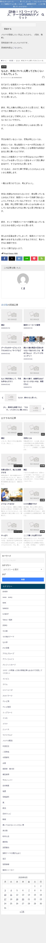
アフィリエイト (8, 659)
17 (5, 899)
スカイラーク (8, 695)
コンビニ (6, 678)
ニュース (6, 729)
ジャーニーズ (8, 690)
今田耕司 (6, 757)
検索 (23, 579)
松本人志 (6, 836)
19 (17, 899)
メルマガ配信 (8, 740)
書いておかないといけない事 (13, 825)
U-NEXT (6, 614)
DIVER (5, 591)
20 (23, 899)
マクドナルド (8, 735)
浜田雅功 (6, 847)
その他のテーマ (8, 636)
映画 (4, 819)
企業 (4, 763)
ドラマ (5, 724)
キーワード (6, 556)
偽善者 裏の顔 (8, 769)
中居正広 (6, 746)
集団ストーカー (8, 870)
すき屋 (5, 631)
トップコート (8, 712)
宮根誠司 (6, 797)
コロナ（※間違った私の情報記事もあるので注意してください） (22, 671)
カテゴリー (6, 565)
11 (11, 895)
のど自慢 (6, 648)
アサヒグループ (8, 653)
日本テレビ (7, 814)
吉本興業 (6, 785)
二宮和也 (6, 752)
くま (23, 288)
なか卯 (5, 642)
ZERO (5, 625)
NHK (4, 603)
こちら (15, 48)
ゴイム (5, 684)
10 (5, 895)
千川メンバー (8, 780)
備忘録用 (6, 774)
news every (7, 597)
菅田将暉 (6, 864)
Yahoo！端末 (7, 620)
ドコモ (5, 718)
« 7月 (22, 912)
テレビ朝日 (7, 707)
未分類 (4, 66)
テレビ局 (6, 701)
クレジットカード (9, 665)
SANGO (5, 608)
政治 (4, 808)
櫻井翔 (5, 842)
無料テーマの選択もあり (12, 853)
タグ (4, 574)
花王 (4, 859)
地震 (4, 791)
